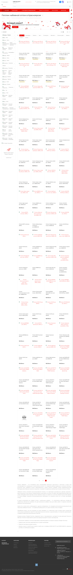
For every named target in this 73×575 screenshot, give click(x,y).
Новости (15, 544)
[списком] (69, 32)
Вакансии (16, 547)
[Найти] (69, 6)
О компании (16, 542)
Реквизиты (30, 542)
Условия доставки (47, 544)
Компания (16, 540)
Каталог (4, 540)
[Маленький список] (61, 32)
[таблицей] (71, 32)
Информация (31, 540)
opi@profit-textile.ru (61, 550)
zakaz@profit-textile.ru (62, 547)
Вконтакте (36, 565)
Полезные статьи (31, 548)
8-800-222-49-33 (16, 2)
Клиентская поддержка (32, 547)
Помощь (46, 540)
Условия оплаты (47, 542)
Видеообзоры (31, 550)
